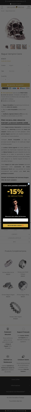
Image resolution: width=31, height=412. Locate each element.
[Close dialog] (28, 184)
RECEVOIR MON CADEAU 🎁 (15, 225)
